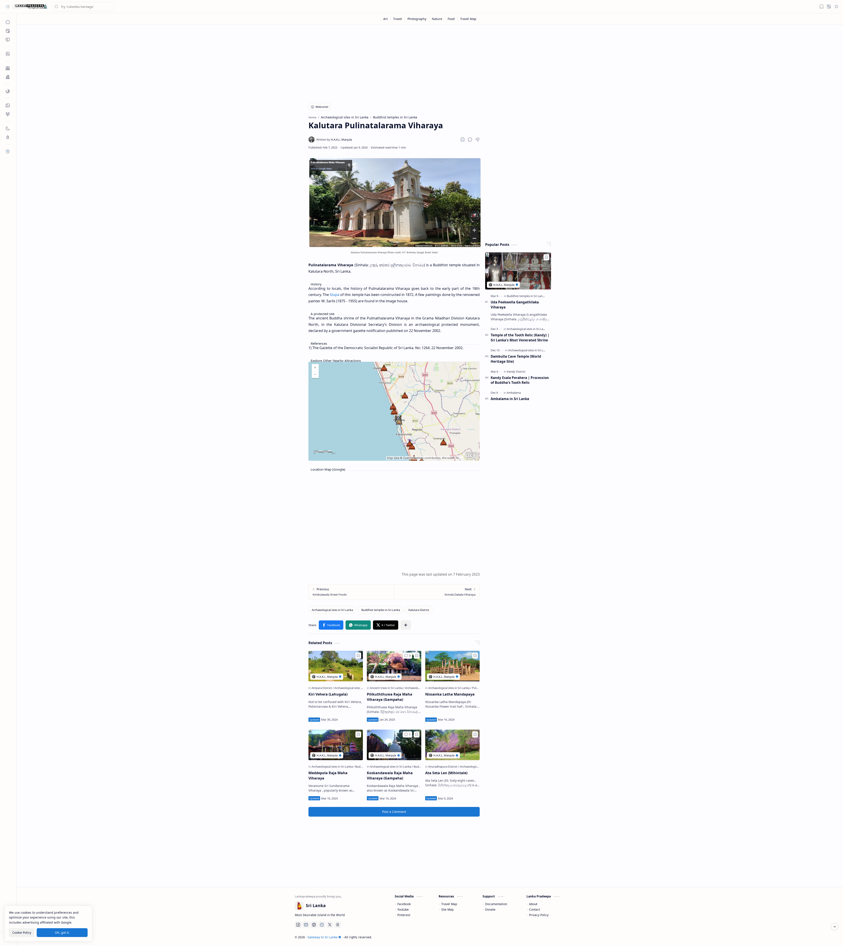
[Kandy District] (516, 371)
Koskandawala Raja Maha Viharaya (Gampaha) (390, 775)
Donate (490, 909)
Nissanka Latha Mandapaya (450, 694)
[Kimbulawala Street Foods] (351, 591)
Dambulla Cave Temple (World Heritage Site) (516, 359)
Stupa (334, 294)
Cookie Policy (21, 932)
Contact (534, 909)
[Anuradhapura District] (443, 766)
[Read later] (462, 139)
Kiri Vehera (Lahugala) (328, 694)
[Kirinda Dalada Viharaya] (436, 591)
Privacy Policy (539, 915)
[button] (7, 6)
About (533, 904)
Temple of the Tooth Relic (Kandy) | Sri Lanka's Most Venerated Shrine (520, 337)
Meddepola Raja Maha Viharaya (328, 775)
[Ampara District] (323, 688)
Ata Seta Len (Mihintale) (446, 772)
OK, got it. (62, 932)
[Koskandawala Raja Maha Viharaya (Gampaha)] (394, 745)
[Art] (386, 19)
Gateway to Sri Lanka (323, 937)
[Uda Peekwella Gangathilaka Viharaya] (518, 271)
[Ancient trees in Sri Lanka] (387, 688)
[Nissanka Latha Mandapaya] (452, 666)
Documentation (496, 904)
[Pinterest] (314, 924)
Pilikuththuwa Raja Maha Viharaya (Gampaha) (389, 697)
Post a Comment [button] (394, 812)
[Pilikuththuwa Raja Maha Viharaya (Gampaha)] (394, 666)
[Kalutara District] (418, 610)
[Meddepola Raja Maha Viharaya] (335, 745)
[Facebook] (298, 924)
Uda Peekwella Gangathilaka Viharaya (515, 304)
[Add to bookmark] (358, 655)
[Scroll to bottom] (835, 927)
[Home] (7, 22)
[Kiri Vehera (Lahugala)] (335, 666)
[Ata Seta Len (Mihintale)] (452, 745)
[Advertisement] (426, 62)
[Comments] (407, 655)
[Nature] (437, 19)
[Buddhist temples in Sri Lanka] (380, 610)
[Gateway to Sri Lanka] (29, 6)
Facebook (404, 904)
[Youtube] (306, 924)
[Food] (451, 19)
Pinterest (403, 915)
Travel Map (449, 904)
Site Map (447, 909)
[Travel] (398, 19)
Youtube (403, 909)
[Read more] (356, 719)
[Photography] (417, 19)
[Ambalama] (514, 393)
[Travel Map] (468, 19)
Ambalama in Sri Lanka (510, 399)
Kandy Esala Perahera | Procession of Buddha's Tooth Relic (520, 380)
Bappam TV (557, 937)
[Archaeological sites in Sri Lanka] (332, 610)
